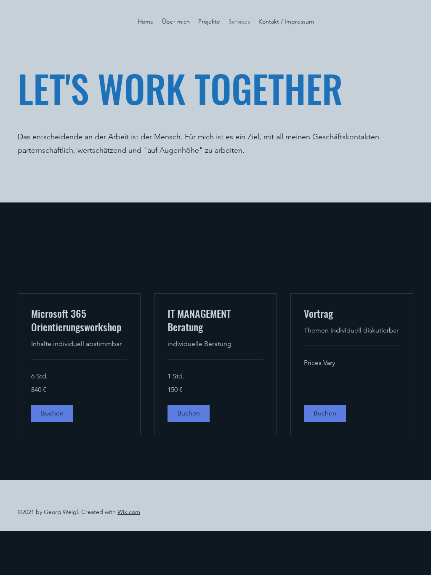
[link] (79, 320)
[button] (52, 413)
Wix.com (128, 512)
